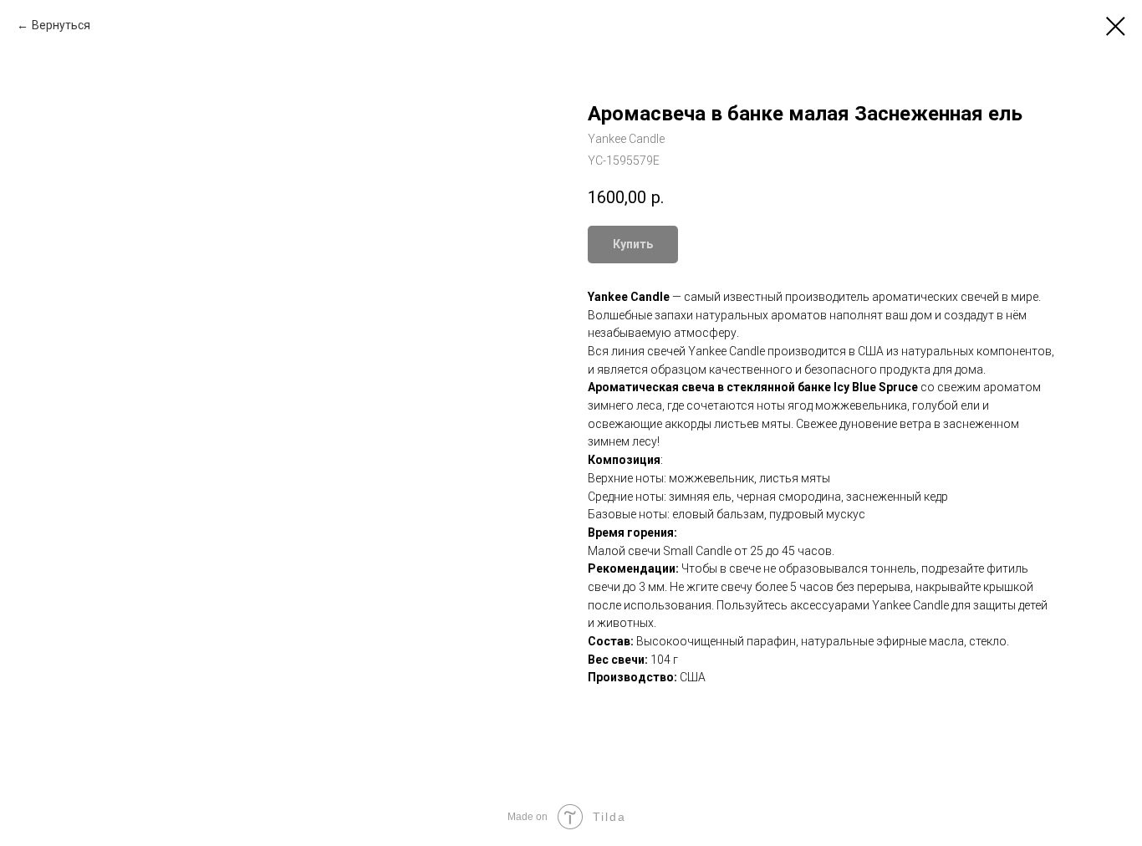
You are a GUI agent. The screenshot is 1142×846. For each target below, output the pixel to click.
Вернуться (61, 25)
